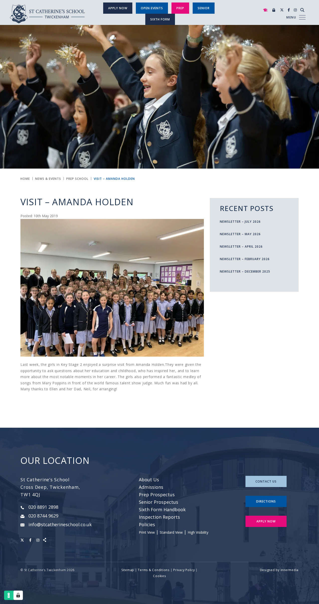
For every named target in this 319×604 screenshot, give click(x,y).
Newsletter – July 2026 (240, 221)
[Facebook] (289, 9)
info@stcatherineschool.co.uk (60, 524)
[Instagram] (295, 9)
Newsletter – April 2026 (241, 246)
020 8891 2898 (43, 507)
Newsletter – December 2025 (245, 271)
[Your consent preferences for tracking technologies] (18, 595)
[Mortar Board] (265, 10)
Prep (180, 8)
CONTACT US (266, 481)
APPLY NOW (266, 521)
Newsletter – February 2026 (245, 259)
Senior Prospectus (158, 502)
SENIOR (204, 8)
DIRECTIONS (266, 501)
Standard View (171, 532)
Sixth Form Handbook (162, 509)
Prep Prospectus (157, 495)
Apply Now (117, 8)
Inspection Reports (159, 517)
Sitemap (127, 570)
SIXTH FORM (160, 19)
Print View (147, 532)
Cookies (159, 576)
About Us (149, 480)
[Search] (302, 9)
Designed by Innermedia (279, 570)
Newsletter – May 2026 (240, 234)
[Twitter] (282, 9)
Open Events (152, 8)
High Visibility (198, 532)
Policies (147, 524)
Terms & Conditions (153, 570)
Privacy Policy (184, 570)
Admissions (151, 487)
